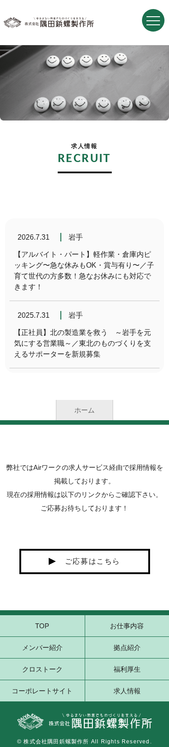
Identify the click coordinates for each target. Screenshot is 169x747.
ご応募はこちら (92, 561)
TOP (42, 626)
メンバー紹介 (42, 647)
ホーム (84, 410)
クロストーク (42, 669)
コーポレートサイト (42, 691)
